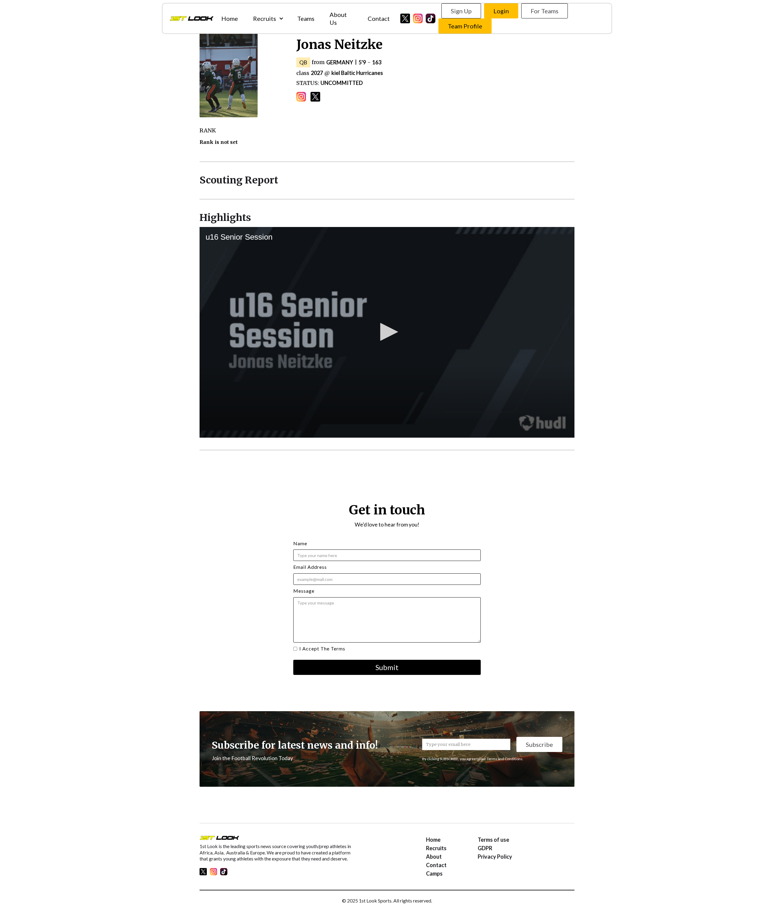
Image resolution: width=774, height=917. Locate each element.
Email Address (310, 567)
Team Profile (465, 26)
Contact (379, 18)
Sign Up (461, 11)
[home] (192, 18)
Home (229, 18)
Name (300, 543)
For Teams (544, 11)
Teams (305, 18)
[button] (268, 18)
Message (303, 591)
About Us (338, 18)
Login (501, 11)
